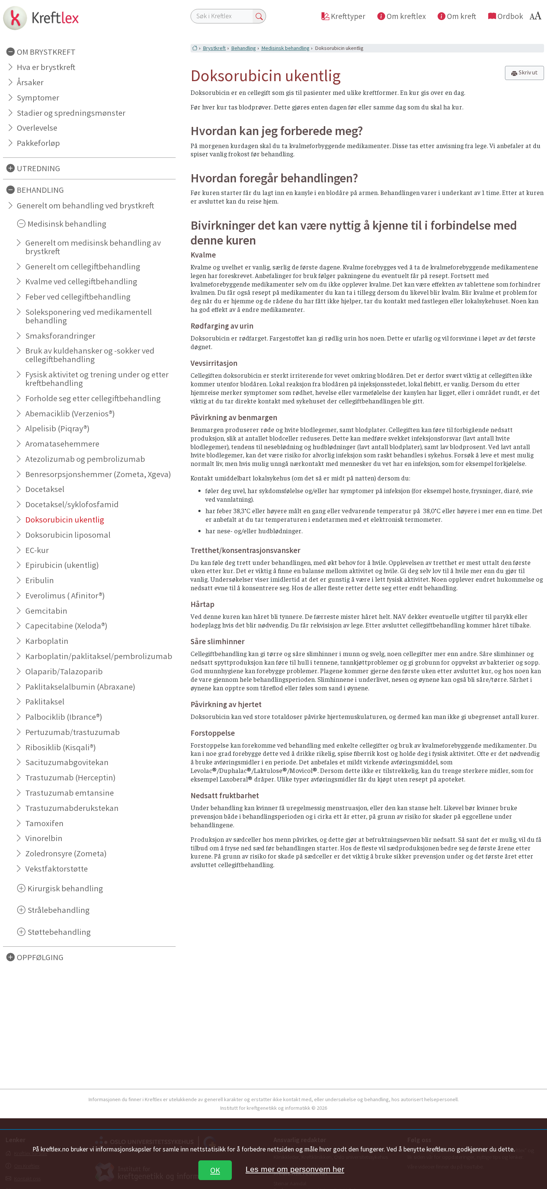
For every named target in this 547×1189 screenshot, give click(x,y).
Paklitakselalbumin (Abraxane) (80, 686)
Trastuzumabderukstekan (72, 808)
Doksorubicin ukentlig (64, 519)
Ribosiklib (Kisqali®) (60, 747)
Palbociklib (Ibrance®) (63, 717)
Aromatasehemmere (62, 443)
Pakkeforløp (38, 143)
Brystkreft (214, 48)
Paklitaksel (44, 701)
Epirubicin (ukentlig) (62, 565)
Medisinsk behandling (285, 48)
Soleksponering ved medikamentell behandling (88, 316)
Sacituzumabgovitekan (67, 762)
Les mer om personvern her (295, 1169)
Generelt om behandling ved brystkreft (85, 205)
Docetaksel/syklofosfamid (72, 504)
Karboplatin (46, 641)
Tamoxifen (44, 823)
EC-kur (37, 550)
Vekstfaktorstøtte (56, 868)
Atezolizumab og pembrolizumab (85, 459)
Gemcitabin (46, 610)
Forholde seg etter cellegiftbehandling (93, 398)
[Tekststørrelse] (536, 18)
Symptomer (38, 97)
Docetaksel (44, 489)
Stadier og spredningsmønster (71, 113)
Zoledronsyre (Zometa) (66, 853)
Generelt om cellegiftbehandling (82, 266)
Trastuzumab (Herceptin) (70, 777)
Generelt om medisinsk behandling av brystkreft (93, 246)
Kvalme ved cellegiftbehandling (81, 281)
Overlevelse (37, 127)
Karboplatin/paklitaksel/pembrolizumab (98, 656)
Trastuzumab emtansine (69, 792)
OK (215, 1170)
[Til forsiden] (89, 18)
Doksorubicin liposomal (68, 535)
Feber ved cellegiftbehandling (78, 296)
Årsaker (30, 82)
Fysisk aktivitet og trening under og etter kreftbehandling (97, 378)
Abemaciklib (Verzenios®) (70, 413)
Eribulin (39, 580)
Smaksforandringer (60, 335)
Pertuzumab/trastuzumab (72, 732)
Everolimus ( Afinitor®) (65, 595)
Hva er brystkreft (46, 67)
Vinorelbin (44, 838)
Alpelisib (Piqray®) (57, 428)
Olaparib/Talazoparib (64, 671)
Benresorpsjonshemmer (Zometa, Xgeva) (98, 474)
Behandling (243, 48)
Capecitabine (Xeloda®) (66, 625)
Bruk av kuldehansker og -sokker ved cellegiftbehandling (89, 354)
